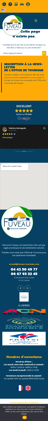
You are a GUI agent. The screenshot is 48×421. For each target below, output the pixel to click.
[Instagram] (27, 288)
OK (25, 417)
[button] (36, 21)
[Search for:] (21, 53)
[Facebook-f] (20, 288)
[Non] (45, 412)
